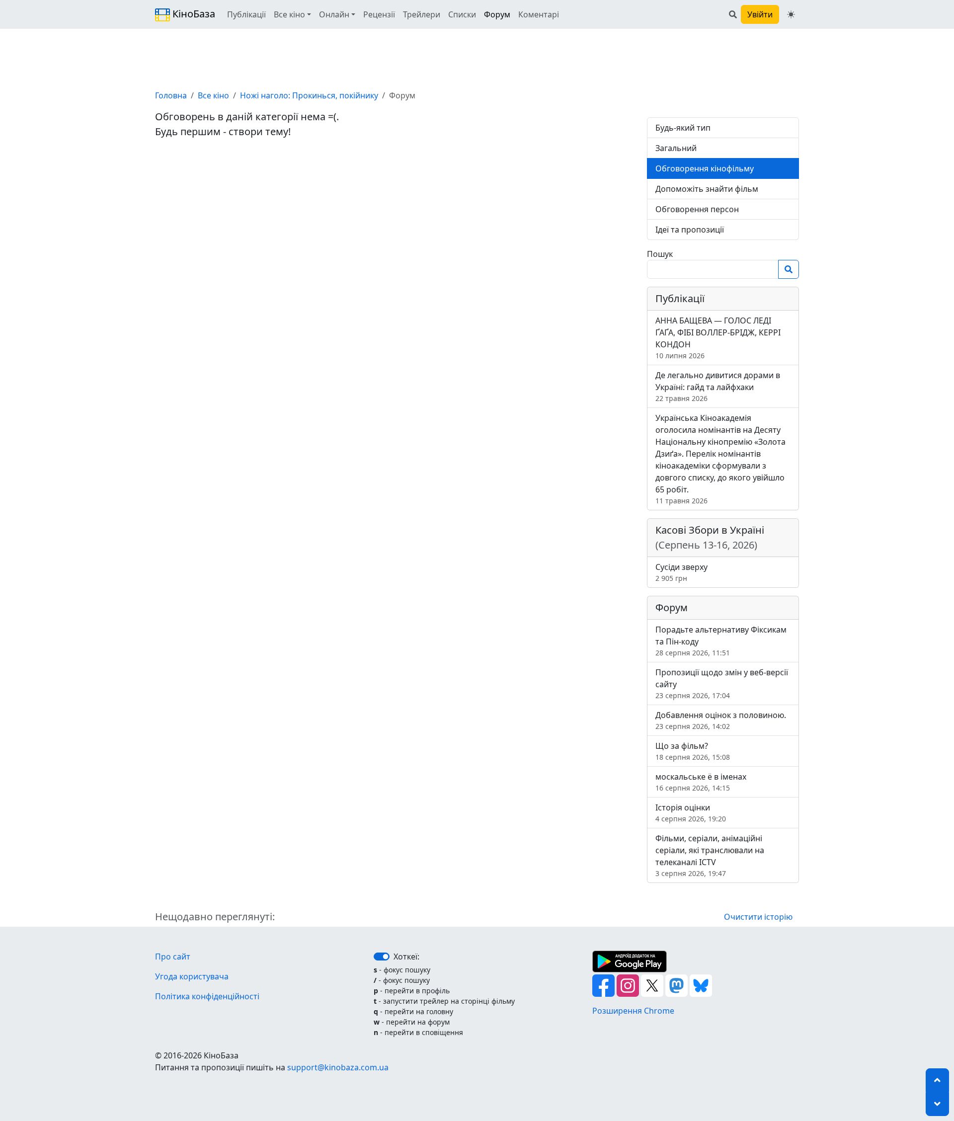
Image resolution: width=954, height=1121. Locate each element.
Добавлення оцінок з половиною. (720, 720)
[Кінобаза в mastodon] (677, 984)
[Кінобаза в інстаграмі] (629, 984)
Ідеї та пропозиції (689, 229)
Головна (171, 95)
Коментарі (538, 14)
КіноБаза (192, 13)
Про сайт (172, 956)
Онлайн (334, 14)
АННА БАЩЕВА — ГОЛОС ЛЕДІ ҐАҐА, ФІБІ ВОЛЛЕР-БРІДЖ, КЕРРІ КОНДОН (718, 337)
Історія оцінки (690, 812)
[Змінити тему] (791, 14)
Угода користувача (192, 976)
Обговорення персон (697, 209)
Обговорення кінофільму (704, 168)
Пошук (660, 253)
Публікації (246, 14)
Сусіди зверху (681, 572)
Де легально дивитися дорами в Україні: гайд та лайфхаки (717, 386)
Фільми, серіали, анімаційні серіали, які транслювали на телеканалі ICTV (709, 855)
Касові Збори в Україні (709, 537)
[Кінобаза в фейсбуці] (604, 984)
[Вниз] (937, 1104)
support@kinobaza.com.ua (338, 1067)
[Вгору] (937, 1080)
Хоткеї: (406, 956)
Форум (497, 14)
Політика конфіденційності (207, 996)
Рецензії (379, 14)
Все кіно (289, 14)
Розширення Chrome (633, 1010)
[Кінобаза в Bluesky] (701, 984)
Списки (462, 14)
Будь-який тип (683, 127)
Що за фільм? (692, 751)
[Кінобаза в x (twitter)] (653, 984)
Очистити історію (758, 916)
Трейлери (421, 14)
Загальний (676, 148)
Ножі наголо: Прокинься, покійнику (309, 95)
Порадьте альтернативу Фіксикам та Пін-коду (721, 640)
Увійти (760, 14)
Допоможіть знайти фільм (706, 188)
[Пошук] (733, 14)
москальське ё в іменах (700, 782)
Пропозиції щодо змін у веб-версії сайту (721, 683)
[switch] (382, 957)
